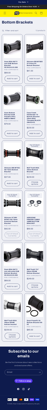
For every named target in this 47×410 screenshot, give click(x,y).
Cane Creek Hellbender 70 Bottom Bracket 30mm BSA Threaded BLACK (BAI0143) (33, 117)
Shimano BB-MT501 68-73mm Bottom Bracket (12, 169)
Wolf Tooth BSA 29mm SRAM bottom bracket (10, 322)
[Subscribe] (39, 372)
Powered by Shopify (33, 403)
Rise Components (19, 403)
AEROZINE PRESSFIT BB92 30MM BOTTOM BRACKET (33, 220)
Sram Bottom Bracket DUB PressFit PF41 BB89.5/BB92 (10, 115)
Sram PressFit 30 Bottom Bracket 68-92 (35, 322)
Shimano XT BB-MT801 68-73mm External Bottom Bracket (11, 220)
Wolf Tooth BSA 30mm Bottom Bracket (33, 169)
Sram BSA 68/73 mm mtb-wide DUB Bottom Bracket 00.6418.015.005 (11, 272)
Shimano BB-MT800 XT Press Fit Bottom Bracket (35, 63)
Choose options (34, 183)
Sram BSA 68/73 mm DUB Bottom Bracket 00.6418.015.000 (11, 64)
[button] (4, 13)
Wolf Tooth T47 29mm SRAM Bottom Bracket (33, 271)
